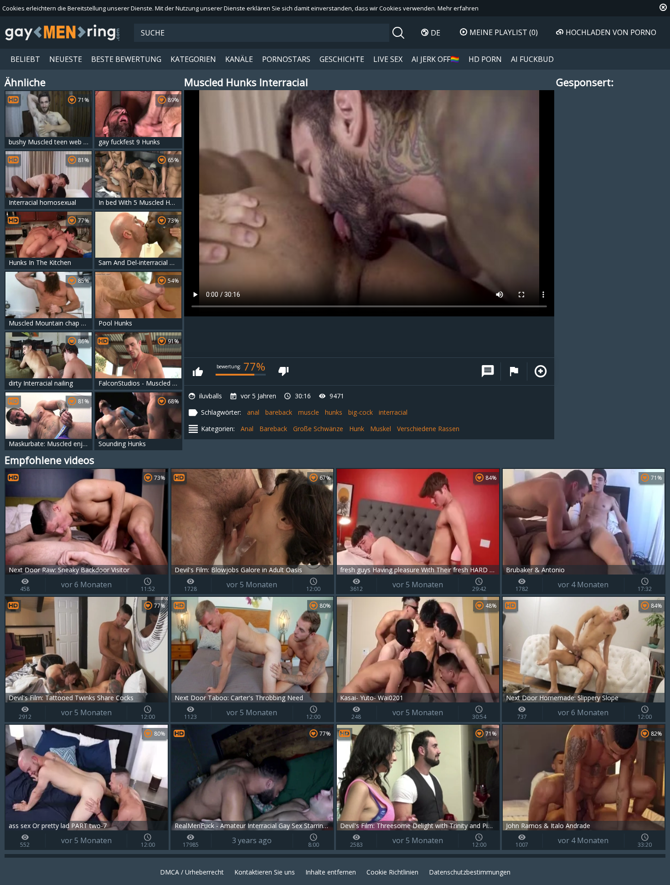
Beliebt (25, 59)
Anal (247, 428)
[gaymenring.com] (62, 32)
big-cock (360, 412)
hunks (333, 412)
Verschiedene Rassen (428, 428)
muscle (308, 412)
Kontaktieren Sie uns (264, 872)
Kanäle (239, 59)
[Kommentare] (488, 371)
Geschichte (342, 59)
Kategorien (193, 59)
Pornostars (286, 59)
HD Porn (485, 59)
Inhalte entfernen (330, 872)
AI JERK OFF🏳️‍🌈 (435, 59)
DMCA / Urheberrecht (192, 872)
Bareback (273, 428)
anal (253, 412)
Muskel (380, 428)
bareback (278, 412)
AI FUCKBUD (532, 59)
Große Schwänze (318, 428)
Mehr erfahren (458, 8)
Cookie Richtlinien (392, 872)
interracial (393, 412)
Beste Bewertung (126, 59)
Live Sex (387, 59)
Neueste (65, 59)
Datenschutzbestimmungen (469, 872)
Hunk (356, 428)
